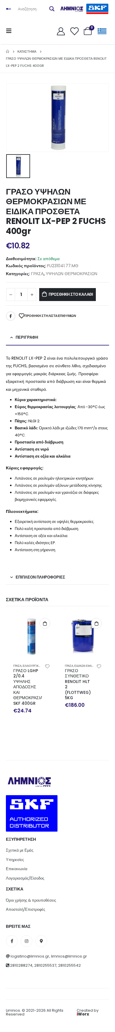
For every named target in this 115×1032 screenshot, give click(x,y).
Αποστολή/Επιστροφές (25, 909)
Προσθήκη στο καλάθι (71, 294)
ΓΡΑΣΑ (37, 274)
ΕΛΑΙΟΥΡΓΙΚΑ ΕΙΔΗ (35, 666)
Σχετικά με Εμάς (19, 850)
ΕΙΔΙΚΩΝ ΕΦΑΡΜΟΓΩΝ (89, 666)
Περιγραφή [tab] (27, 337)
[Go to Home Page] (7, 51)
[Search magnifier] (52, 9)
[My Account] (60, 31)
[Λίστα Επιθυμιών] (74, 31)
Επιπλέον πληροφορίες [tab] (40, 577)
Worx (83, 1014)
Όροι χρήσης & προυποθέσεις (31, 900)
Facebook (10, 316)
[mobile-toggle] (10, 31)
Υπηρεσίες (15, 860)
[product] (32, 636)
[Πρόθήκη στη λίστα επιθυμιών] (47, 666)
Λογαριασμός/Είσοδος (25, 878)
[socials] (12, 941)
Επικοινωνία (16, 869)
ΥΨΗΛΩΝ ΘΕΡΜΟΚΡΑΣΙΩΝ (71, 274)
